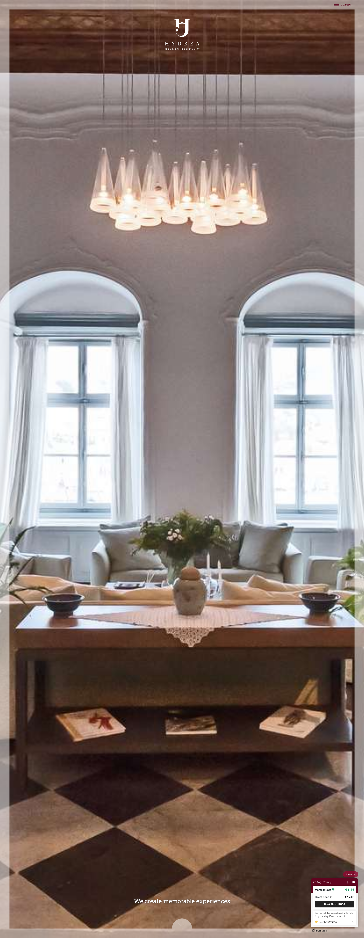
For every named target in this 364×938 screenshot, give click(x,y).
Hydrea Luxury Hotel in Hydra (182, 34)
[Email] (353, 882)
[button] (334, 904)
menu (346, 4)
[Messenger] (348, 882)
